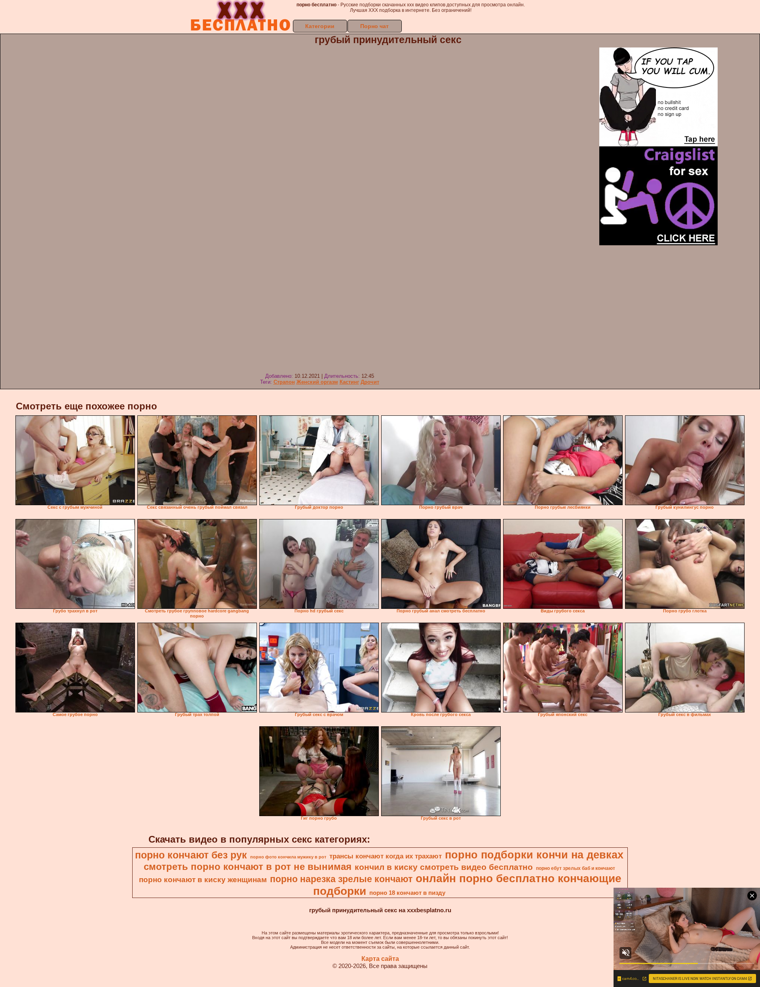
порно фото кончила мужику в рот (288, 856)
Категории (319, 26)
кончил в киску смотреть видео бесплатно (444, 867)
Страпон (284, 382)
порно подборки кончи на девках (534, 855)
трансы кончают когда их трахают (385, 856)
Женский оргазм (317, 382)
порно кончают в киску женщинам (203, 879)
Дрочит (370, 382)
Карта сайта (380, 958)
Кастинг (349, 382)
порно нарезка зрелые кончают (341, 879)
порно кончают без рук (191, 854)
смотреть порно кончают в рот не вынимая (248, 866)
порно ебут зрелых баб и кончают (575, 868)
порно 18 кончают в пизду (407, 893)
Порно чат (374, 26)
